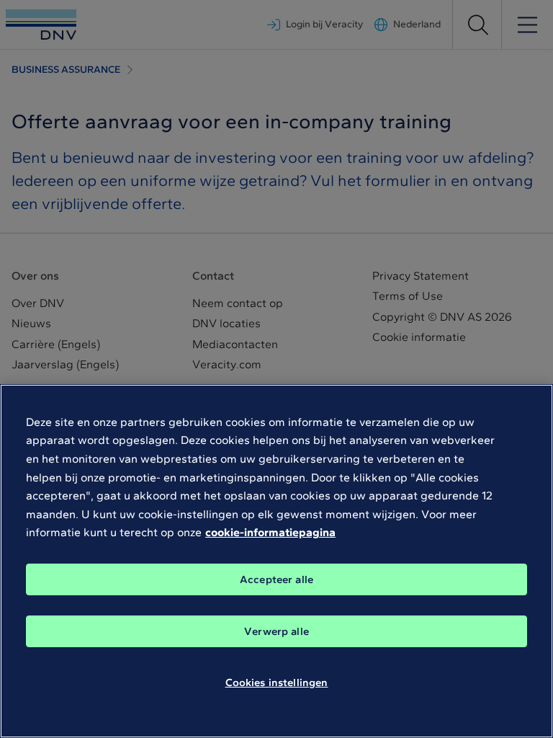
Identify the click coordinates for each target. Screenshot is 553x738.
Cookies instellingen (276, 682)
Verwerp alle (276, 631)
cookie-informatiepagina (270, 532)
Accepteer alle (276, 579)
